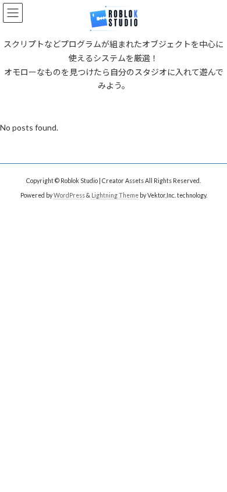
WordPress (69, 195)
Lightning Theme (115, 195)
